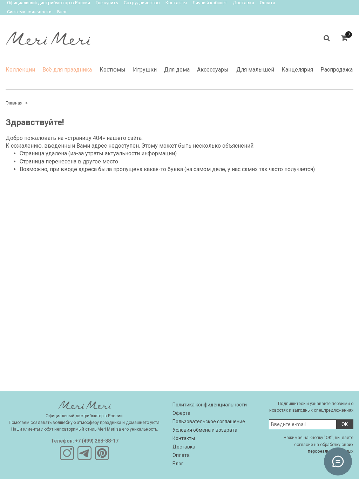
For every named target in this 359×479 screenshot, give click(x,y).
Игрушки (145, 69)
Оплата (181, 455)
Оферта (181, 413)
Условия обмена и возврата (204, 429)
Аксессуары (213, 69)
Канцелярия (297, 69)
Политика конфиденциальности (209, 404)
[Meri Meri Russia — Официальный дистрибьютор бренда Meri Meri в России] (48, 37)
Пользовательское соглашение (208, 421)
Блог (62, 11)
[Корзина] (344, 38)
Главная (14, 103)
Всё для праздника (67, 69)
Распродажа (336, 69)
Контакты (183, 438)
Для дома (177, 69)
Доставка (183, 446)
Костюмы (113, 69)
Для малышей (255, 69)
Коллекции (20, 69)
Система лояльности (29, 11)
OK (344, 424)
